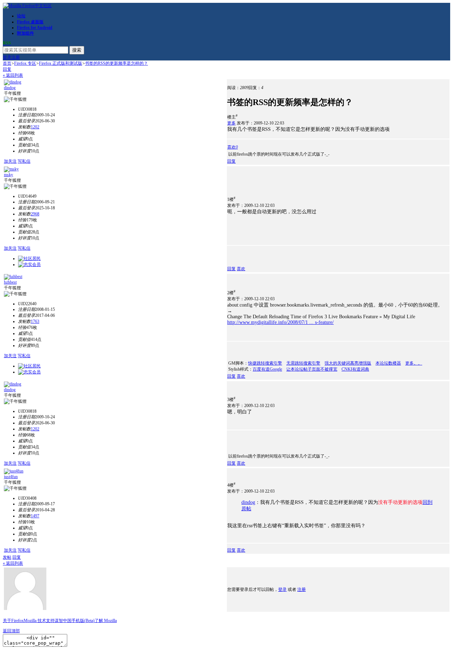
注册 (15, 57)
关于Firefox (13, 620)
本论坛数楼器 (388, 363)
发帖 (7, 557)
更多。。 (413, 363)
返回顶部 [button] (11, 630)
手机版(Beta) (82, 620)
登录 (7, 57)
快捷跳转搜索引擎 (265, 363)
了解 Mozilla (105, 620)
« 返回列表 (13, 75)
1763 (35, 321)
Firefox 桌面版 (30, 21)
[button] (232, 147)
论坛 (21, 15)
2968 (35, 213)
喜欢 (241, 268)
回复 (7, 69)
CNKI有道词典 (355, 369)
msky (8, 174)
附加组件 (25, 33)
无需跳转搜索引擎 (303, 363)
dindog (10, 87)
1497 (35, 515)
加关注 (10, 161)
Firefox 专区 (25, 63)
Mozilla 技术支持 (39, 620)
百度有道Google (267, 369)
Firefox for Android (34, 27)
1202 (35, 126)
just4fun (11, 476)
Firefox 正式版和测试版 (60, 63)
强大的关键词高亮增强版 (348, 363)
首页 (7, 63)
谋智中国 (63, 620)
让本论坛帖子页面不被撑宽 (311, 369)
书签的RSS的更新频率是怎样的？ (116, 63)
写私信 (24, 161)
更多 (231, 123)
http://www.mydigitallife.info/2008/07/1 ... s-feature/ (280, 322)
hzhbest (10, 282)
